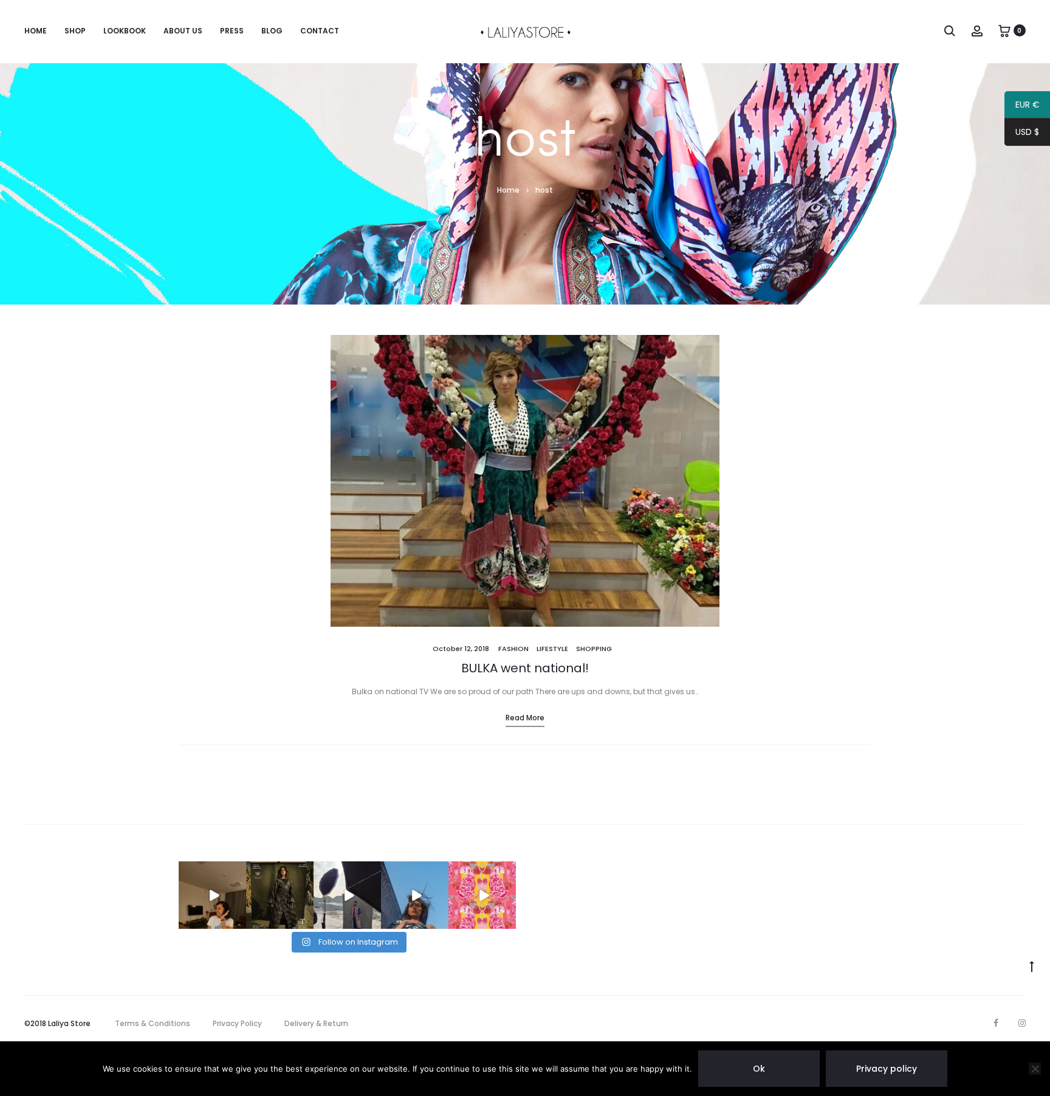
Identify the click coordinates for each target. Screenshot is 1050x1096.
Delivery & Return (316, 1023)
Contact (319, 31)
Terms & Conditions (152, 1023)
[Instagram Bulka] (1022, 1023)
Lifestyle (552, 648)
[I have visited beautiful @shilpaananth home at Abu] (212, 895)
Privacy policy (886, 1069)
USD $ (1021, 134)
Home (35, 31)
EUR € (1022, 106)
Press (232, 31)
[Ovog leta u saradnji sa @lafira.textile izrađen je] (414, 895)
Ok (759, 1069)
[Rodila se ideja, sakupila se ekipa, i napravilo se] (347, 895)
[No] (1035, 1069)
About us (182, 31)
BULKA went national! (525, 668)
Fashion (513, 648)
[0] (1004, 30)
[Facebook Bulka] (995, 1023)
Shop (75, 31)
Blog (272, 31)
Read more (525, 717)
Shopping (594, 648)
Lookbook (124, 31)
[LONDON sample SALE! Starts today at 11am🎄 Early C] (280, 895)
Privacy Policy (237, 1023)
